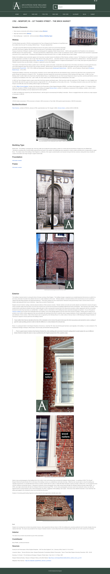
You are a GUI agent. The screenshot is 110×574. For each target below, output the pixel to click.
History (41, 36)
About (25, 14)
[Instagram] (94, 1)
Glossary (75, 14)
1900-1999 (65, 14)
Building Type (48, 36)
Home (17, 14)
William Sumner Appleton (22, 86)
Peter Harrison (40, 60)
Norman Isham (53, 88)
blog (84, 14)
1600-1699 (34, 14)
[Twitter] (96, 1)
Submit (93, 14)
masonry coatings (16, 311)
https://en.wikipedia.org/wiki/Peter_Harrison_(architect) (38, 560)
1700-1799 (45, 14)
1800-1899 (55, 14)
